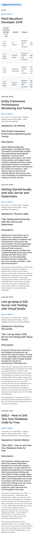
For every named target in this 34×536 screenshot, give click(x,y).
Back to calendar (7, 114)
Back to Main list (6, 14)
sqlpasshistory (11, 4)
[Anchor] (6, 10)
